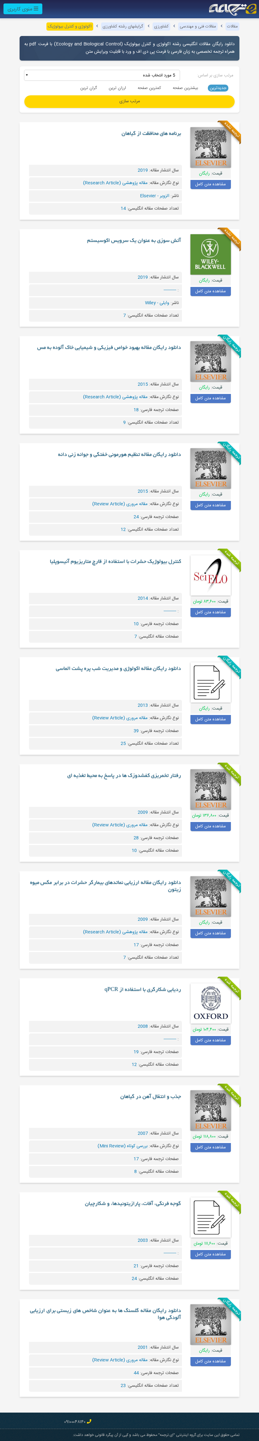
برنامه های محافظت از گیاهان (151, 134)
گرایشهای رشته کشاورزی (123, 26)
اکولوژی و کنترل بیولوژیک (70, 26)
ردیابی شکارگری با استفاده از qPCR (143, 990)
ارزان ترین (117, 88)
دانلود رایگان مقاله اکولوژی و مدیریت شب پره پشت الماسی (118, 669)
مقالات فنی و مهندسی (198, 26)
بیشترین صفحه (185, 88)
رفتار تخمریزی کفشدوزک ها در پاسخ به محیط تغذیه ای (124, 776)
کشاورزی (161, 26)
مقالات (232, 26)
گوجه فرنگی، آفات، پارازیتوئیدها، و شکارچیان (133, 1204)
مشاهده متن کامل (210, 184)
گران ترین (88, 88)
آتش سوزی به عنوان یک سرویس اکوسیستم (134, 241)
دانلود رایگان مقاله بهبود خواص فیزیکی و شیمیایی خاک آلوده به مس (109, 348)
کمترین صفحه (149, 88)
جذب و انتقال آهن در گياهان (150, 1097)
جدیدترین (218, 88)
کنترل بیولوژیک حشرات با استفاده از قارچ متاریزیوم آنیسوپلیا (115, 562)
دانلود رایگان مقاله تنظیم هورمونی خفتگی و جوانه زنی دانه (119, 455)
